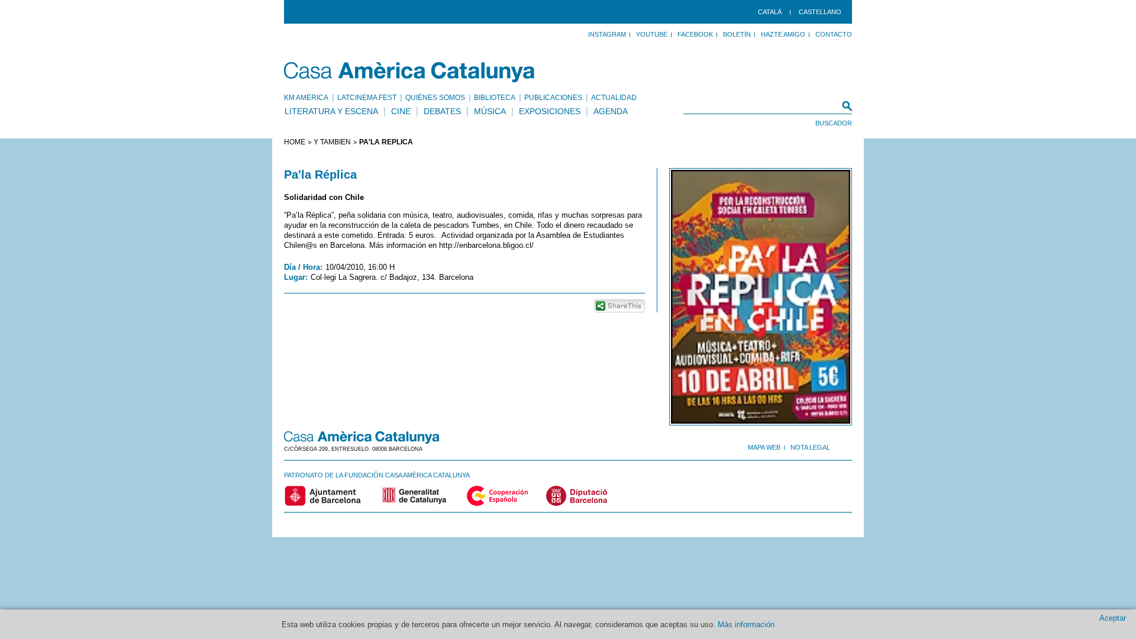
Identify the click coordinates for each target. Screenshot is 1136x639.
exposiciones (549, 111)
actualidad (614, 97)
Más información (746, 624)
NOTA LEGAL (810, 447)
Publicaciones (553, 97)
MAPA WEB (764, 447)
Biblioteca (494, 97)
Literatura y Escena (331, 111)
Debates (442, 111)
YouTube (651, 34)
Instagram (607, 34)
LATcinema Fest (366, 97)
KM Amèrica (306, 97)
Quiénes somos (435, 97)
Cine (401, 111)
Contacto (833, 34)
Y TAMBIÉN (332, 142)
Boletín (737, 34)
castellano (820, 11)
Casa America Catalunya (409, 72)
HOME (294, 142)
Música (490, 111)
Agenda (610, 111)
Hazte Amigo (783, 34)
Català (770, 11)
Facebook (695, 34)
